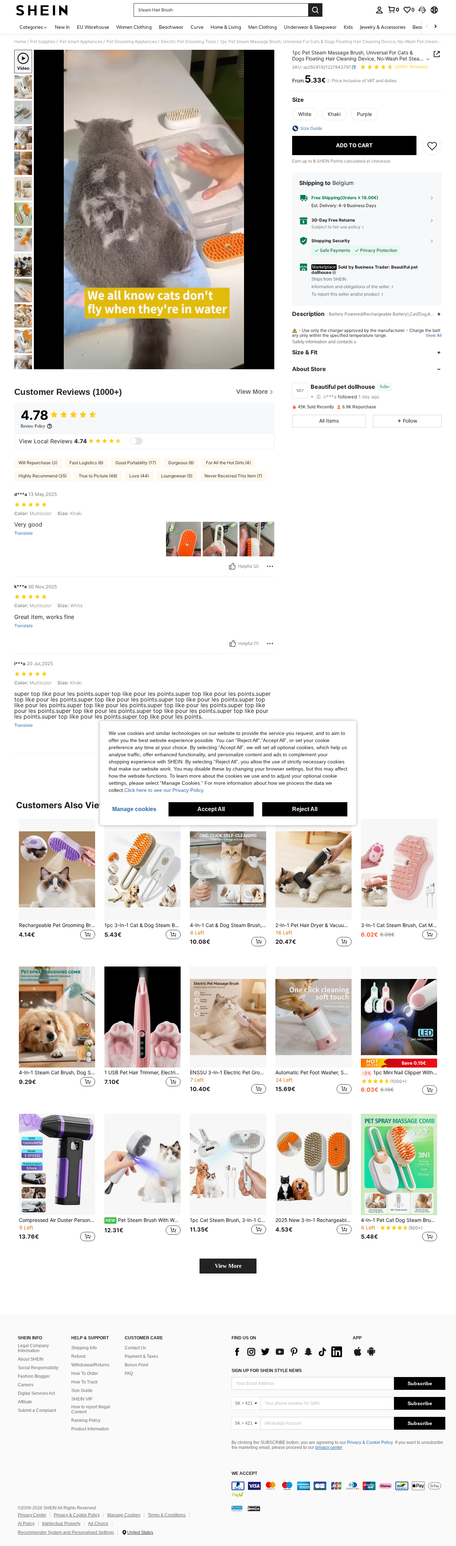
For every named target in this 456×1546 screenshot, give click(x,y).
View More (228, 1266)
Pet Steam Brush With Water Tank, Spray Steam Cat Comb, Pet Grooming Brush (143, 1220)
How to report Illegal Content (90, 1409)
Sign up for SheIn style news (267, 1370)
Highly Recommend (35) (43, 475)
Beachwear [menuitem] (171, 27)
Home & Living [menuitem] (226, 27)
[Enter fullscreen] (267, 363)
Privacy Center (32, 1515)
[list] (289, 1351)
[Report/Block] (270, 566)
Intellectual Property (61, 1523)
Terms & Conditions (167, 1515)
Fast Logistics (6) (86, 462)
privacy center (328, 1447)
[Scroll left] (426, 27)
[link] (393, 9)
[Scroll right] (435, 27)
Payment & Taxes (141, 1356)
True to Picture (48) (98, 475)
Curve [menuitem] (197, 27)
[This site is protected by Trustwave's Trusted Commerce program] (237, 1508)
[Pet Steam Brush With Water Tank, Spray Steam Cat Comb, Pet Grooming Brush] (142, 1164)
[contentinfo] (338, 1490)
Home (20, 41)
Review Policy (33, 426)
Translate (23, 533)
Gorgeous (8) (181, 462)
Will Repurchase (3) (38, 462)
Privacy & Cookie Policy (370, 1442)
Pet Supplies (42, 41)
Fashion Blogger (34, 1376)
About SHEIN (30, 1359)
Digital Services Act (36, 1393)
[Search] (315, 10)
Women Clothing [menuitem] (134, 27)
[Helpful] (232, 566)
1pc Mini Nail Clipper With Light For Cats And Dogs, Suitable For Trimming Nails (399, 1072)
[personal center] (379, 10)
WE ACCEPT (244, 1473)
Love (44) (139, 475)
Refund (78, 1356)
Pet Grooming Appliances (132, 41)
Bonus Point (136, 1364)
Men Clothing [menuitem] (262, 27)
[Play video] (154, 209)
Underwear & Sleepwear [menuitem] (310, 27)
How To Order (84, 1373)
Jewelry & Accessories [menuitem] (382, 27)
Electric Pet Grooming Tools (188, 41)
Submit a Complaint (37, 1410)
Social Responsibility (38, 1367)
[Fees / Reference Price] (328, 80)
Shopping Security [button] (330, 240)
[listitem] (57, 887)
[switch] (136, 441)
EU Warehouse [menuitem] (93, 27)
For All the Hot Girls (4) (228, 462)
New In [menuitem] (62, 27)
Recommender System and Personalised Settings (66, 1532)
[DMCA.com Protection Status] (254, 1508)
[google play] (371, 1354)
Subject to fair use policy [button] (336, 227)
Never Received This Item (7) (233, 475)
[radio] (304, 114)
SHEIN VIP (81, 1399)
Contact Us (135, 1347)
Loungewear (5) (176, 475)
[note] (399, 1063)
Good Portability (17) (135, 462)
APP (357, 1338)
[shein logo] (42, 10)
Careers (25, 1384)
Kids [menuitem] (348, 27)
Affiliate (25, 1401)
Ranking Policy (85, 1420)
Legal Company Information (33, 1348)
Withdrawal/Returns (90, 1364)
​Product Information (90, 1428)
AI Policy (26, 1523)
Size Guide (82, 1390)
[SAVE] (432, 145)
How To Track (84, 1382)
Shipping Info (84, 1347)
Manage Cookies (123, 1515)
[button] (422, 10)
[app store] (358, 1354)
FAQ (129, 1373)
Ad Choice (98, 1523)
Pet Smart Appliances (80, 41)
